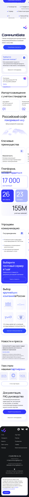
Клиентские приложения (21, 448)
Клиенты (3, 441)
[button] (14, 47)
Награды (3, 448)
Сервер (10, 11)
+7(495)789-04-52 (14, 456)
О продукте (4, 438)
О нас (2, 434)
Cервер (17, 444)
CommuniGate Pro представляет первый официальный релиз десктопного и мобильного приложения (13, 347)
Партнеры (17, 435)
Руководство (12, 7)
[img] (3, 430)
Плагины (17, 438)
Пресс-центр (4, 444)
